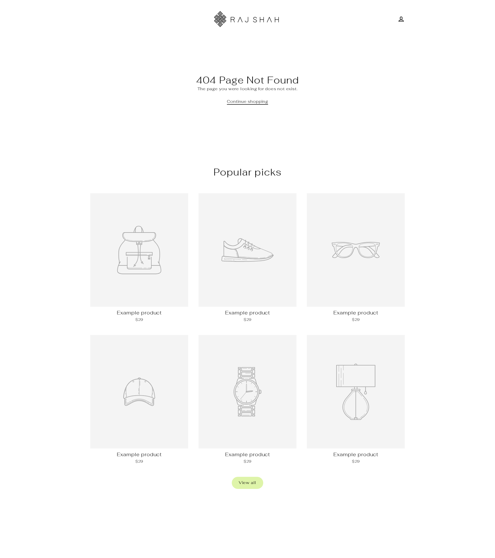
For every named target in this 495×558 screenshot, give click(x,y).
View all (247, 482)
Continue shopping (247, 101)
